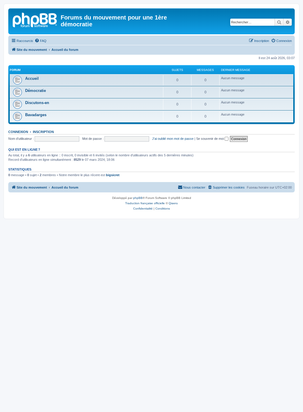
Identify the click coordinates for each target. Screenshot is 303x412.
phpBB (138, 197)
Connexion (18, 132)
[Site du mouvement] (35, 19)
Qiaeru (173, 203)
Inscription (43, 132)
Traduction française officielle (145, 203)
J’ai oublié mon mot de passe (173, 138)
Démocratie (35, 90)
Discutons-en (37, 102)
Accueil (32, 78)
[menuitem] (40, 40)
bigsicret (113, 175)
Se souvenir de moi (210, 138)
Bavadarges (35, 115)
